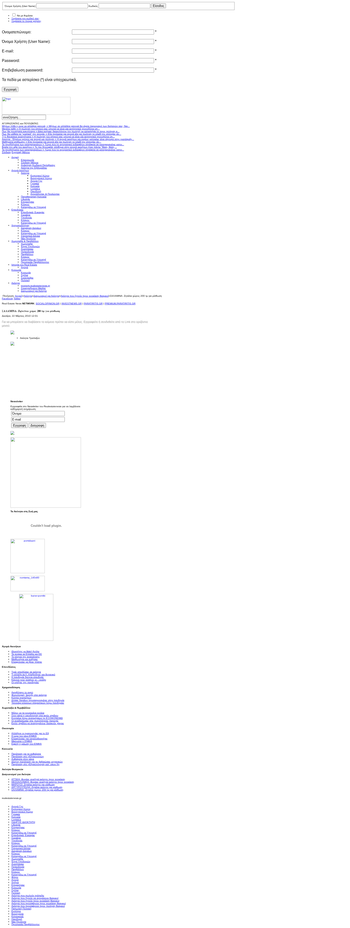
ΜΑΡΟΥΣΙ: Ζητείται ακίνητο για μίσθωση (33, 784)
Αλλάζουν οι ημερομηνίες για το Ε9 (30, 733)
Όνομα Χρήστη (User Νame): (26, 42)
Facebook (7, 298)
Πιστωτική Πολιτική (21, 908)
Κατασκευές (17, 916)
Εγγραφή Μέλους (21, 152)
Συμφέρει (16, 838)
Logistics (16, 819)
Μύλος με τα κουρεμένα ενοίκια (27, 713)
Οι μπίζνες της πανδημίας (25, 682)
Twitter (17, 298)
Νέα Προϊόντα (18, 921)
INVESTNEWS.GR (71, 303)
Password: (11, 61)
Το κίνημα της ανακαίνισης (25, 656)
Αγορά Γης (17, 806)
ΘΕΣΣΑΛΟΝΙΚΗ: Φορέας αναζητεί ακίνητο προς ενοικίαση (42, 782)
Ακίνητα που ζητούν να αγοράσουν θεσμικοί (34, 898)
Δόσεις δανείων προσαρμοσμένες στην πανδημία (37, 700)
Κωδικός (93, 6)
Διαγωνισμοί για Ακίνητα (46, 296)
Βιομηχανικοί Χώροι (22, 811)
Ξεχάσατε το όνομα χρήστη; (26, 21)
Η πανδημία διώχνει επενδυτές (27, 677)
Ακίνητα (28, 296)
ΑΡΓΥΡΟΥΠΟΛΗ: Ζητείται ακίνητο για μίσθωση (36, 787)
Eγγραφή (10, 89)
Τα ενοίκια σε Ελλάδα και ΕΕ (26, 654)
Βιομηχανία (17, 914)
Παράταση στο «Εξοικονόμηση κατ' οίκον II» (35, 764)
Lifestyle (15, 824)
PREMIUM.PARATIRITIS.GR (120, 303)
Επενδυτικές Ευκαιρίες (23, 835)
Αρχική (18, 296)
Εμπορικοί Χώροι (20, 809)
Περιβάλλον (17, 869)
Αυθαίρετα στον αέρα (22, 759)
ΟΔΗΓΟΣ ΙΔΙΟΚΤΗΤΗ (23, 822)
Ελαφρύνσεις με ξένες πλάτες (26, 662)
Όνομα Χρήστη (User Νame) (20, 6)
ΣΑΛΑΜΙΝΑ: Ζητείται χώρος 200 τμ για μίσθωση (37, 789)
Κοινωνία (16, 887)
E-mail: (8, 51)
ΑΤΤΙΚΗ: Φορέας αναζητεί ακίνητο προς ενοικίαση (38, 779)
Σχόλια (15, 890)
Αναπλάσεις (17, 864)
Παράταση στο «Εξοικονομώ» (27, 756)
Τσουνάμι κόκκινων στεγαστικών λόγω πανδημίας (37, 703)
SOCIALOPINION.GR (47, 303)
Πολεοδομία (17, 866)
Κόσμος (15, 830)
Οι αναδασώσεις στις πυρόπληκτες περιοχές (35, 720)
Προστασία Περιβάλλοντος (25, 924)
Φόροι (14, 877)
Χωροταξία (17, 859)
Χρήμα (15, 882)
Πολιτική (15, 893)
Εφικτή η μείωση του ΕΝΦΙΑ (26, 743)
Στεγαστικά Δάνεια (20, 848)
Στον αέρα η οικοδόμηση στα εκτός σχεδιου (34, 715)
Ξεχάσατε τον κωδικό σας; (25, 18)
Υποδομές (17, 840)
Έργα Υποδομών (20, 861)
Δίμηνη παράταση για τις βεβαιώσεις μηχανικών (37, 761)
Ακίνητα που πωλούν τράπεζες (27, 895)
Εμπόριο (16, 911)
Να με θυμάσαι (25, 15)
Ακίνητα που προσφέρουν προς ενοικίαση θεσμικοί (38, 903)
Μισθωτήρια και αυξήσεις (24, 659)
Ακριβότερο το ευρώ (22, 692)
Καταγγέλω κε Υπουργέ (23, 832)
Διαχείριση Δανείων (21, 851)
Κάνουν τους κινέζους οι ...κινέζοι (28, 679)
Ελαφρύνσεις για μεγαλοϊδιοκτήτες (29, 738)
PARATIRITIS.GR (93, 303)
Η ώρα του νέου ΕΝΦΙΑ (24, 736)
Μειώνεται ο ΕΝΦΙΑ (21, 741)
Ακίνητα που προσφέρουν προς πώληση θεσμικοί (38, 906)
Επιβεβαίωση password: (22, 70)
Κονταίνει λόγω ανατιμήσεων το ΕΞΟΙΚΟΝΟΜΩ (37, 718)
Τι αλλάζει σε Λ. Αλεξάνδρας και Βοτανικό (33, 674)
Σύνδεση (6, 152)
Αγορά (15, 879)
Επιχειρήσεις (18, 827)
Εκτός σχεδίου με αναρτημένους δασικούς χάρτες (37, 723)
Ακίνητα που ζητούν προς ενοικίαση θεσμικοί (85, 296)
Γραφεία (15, 814)
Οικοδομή (16, 919)
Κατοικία (15, 817)
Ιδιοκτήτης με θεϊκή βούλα (25, 651)
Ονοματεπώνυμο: (16, 32)
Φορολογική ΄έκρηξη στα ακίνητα (29, 695)
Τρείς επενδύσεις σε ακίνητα (26, 672)
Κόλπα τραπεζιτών (21, 697)
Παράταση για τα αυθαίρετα (26, 753)
